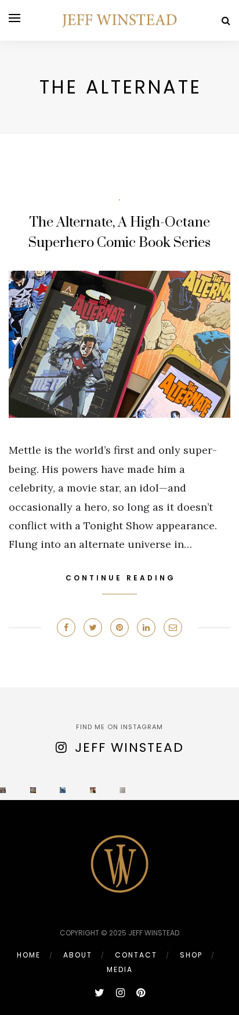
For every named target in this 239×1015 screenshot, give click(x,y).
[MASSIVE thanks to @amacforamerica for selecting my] (93, 790)
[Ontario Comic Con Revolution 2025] (3, 790)
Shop (191, 955)
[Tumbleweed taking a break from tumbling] (63, 790)
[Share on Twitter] (93, 627)
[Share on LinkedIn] (146, 627)
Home (29, 955)
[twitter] (99, 992)
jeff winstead (129, 747)
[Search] (226, 20)
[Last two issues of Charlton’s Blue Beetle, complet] (33, 790)
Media (120, 969)
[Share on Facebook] (66, 627)
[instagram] (120, 992)
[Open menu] (14, 18)
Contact (136, 955)
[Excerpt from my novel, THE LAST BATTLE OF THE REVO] (122, 790)
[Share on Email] (173, 627)
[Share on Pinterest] (119, 627)
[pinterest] (140, 992)
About (77, 955)
